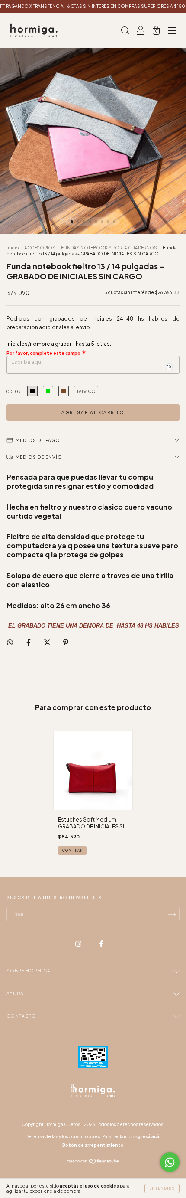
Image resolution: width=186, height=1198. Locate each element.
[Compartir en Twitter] (47, 642)
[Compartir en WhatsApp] (9, 642)
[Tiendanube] (93, 1162)
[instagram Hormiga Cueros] (79, 944)
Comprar (72, 850)
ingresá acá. (146, 1136)
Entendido (162, 1188)
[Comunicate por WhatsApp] (170, 1162)
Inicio (12, 247)
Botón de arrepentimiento (93, 1145)
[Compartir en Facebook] (29, 642)
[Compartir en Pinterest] (65, 642)
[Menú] (171, 31)
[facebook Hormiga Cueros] (101, 944)
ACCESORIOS (40, 247)
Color (13, 392)
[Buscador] (125, 31)
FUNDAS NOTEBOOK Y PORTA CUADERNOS (109, 247)
